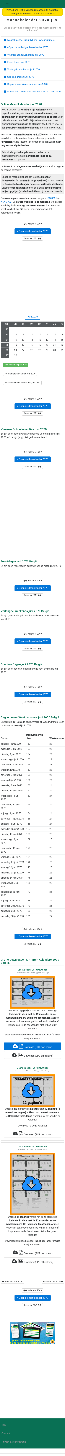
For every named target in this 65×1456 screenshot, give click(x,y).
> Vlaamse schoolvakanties (22, 382)
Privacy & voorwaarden (14, 1441)
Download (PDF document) (37, 1047)
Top (4, 1425)
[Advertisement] (32, 278)
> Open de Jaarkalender (32, 231)
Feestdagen (18, 62)
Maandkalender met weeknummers (30, 40)
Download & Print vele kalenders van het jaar (33, 91)
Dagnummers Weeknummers (27, 84)
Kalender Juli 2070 (52, 1281)
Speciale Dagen (20, 76)
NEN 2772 (6, 201)
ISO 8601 (52, 198)
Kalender (34, 224)
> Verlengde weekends (20, 373)
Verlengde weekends (23, 69)
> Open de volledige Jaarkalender (27, 47)
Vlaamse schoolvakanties (25, 54)
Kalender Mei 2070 (13, 1281)
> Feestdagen (16, 364)
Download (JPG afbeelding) (38, 1055)
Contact (6, 1433)
